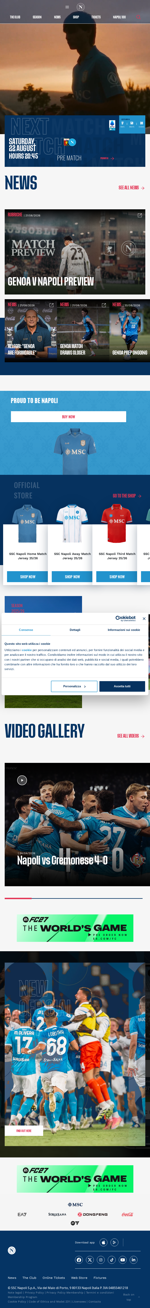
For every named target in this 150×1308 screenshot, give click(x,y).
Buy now (68, 416)
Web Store (79, 1278)
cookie (27, 650)
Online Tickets (54, 1278)
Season (37, 17)
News (12, 1278)
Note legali (15, 1292)
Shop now (27, 576)
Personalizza (72, 686)
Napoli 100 (119, 17)
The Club (29, 1278)
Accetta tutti (122, 686)
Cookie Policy (17, 1301)
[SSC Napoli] (81, 7)
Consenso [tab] (26, 629)
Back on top (128, 1297)
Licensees (79, 1301)
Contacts (94, 1301)
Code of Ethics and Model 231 (49, 1301)
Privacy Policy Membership (64, 1292)
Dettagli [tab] (75, 629)
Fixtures (100, 1278)
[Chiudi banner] (144, 618)
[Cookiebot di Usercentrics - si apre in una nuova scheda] (118, 618)
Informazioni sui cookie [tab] (124, 629)
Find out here (23, 1131)
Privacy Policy (34, 1292)
